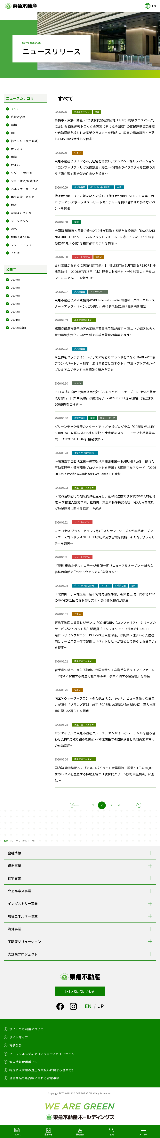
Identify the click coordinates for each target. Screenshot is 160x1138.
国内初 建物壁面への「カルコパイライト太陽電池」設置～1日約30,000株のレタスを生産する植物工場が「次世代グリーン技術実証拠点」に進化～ (104, 774)
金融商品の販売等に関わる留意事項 (34, 1078)
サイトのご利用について (26, 1029)
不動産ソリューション (24, 941)
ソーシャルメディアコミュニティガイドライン (42, 1054)
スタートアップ (21, 245)
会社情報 (14, 852)
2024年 (15, 296)
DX (13, 133)
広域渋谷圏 (18, 117)
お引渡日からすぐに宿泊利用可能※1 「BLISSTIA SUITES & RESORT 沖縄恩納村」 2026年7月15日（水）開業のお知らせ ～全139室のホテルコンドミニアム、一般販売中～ (105, 271)
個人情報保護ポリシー (25, 1062)
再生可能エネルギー (24, 197)
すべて (15, 109)
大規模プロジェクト (23, 954)
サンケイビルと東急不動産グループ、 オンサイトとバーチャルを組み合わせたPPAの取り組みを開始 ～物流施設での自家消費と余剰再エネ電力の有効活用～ (105, 739)
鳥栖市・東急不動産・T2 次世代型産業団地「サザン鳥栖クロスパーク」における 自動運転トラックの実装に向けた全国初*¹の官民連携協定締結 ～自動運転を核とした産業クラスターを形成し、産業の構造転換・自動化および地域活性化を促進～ (105, 129)
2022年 (15, 312)
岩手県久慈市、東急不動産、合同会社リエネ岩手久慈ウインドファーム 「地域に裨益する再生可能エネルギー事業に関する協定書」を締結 (105, 672)
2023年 (15, 304)
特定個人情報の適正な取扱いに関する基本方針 (42, 1070)
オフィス (17, 149)
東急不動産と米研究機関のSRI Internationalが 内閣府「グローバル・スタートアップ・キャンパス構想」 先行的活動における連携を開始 (105, 303)
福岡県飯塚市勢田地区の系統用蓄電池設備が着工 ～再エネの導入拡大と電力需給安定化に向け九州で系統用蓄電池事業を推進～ (105, 331)
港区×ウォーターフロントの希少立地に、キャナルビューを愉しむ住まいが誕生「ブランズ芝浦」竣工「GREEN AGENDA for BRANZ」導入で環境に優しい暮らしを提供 (105, 704)
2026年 (15, 280)
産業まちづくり (21, 213)
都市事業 (14, 865)
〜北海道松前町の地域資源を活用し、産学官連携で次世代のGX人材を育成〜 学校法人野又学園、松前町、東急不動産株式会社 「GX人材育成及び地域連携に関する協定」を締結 (105, 502)
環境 (14, 125)
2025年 (15, 288)
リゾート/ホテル (22, 173)
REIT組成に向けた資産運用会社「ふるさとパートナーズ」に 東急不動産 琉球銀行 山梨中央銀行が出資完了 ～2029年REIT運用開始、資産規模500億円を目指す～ (105, 398)
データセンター (21, 221)
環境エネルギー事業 (23, 916)
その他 (15, 253)
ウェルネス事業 (19, 890)
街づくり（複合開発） (25, 141)
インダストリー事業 (23, 903)
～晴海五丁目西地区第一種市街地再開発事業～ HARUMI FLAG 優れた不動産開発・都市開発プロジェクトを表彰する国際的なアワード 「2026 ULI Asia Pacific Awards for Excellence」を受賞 (105, 467)
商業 (14, 157)
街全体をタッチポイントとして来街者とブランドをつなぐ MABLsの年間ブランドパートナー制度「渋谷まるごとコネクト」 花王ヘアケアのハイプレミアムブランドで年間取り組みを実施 (105, 363)
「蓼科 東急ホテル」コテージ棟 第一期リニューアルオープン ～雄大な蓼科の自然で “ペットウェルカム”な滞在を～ (104, 568)
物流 (14, 205)
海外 (14, 229)
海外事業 (14, 928)
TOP (6, 841)
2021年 (15, 320)
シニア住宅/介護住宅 (24, 181)
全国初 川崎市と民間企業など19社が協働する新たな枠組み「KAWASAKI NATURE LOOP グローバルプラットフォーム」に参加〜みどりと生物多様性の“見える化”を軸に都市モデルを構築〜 (105, 236)
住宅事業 (14, 878)
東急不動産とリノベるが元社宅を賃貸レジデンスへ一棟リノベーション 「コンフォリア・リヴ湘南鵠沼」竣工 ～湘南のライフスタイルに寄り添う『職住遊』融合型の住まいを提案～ (105, 167)
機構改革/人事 (20, 237)
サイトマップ (18, 1037)
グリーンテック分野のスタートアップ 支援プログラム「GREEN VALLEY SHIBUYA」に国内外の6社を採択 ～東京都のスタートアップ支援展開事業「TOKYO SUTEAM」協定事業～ (105, 432)
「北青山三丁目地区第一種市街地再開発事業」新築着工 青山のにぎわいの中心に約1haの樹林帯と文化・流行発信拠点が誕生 (105, 597)
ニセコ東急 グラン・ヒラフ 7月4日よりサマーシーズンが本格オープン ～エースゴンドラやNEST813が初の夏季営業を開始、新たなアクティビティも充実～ (105, 537)
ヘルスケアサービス (24, 189)
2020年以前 (18, 328)
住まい (15, 165)
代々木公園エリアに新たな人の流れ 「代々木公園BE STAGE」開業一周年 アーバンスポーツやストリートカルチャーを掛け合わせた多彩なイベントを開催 (105, 202)
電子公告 (15, 1045)
